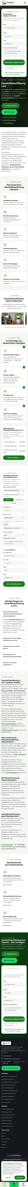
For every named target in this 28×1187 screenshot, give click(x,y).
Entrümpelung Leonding (7, 1109)
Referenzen (4, 1141)
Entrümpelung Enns (6, 1117)
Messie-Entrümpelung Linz (8, 1085)
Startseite (3, 80)
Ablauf (3, 1136)
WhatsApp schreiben (12, 1068)
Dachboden (22, 754)
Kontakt (3, 1147)
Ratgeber (3, 1144)
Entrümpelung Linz (7, 844)
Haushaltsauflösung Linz (7, 1079)
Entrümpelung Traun (6, 1112)
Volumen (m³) (19, 499)
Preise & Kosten (5, 1139)
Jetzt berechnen (15, 584)
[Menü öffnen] (25, 3)
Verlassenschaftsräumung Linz (9, 1082)
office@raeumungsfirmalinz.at (11, 1058)
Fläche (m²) (8, 499)
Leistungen (10, 80)
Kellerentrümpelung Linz (7, 1088)
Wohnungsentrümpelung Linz (9, 1076)
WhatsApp (10, 112)
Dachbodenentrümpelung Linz (9, 1090)
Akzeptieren (20, 1177)
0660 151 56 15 (12, 106)
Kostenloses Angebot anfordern (14, 62)
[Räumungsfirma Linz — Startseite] (7, 3)
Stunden (14, 503)
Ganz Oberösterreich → (7, 1126)
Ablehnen (8, 1177)
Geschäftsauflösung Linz (7, 1096)
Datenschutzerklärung (8, 1173)
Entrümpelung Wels (6, 1120)
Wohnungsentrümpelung (8, 723)
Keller (16, 754)
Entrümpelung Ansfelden (8, 1115)
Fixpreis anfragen (13, 457)
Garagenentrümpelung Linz (8, 1093)
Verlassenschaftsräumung (9, 730)
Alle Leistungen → (6, 1102)
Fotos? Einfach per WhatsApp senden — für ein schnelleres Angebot (14, 73)
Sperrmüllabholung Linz (7, 1099)
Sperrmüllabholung (12, 772)
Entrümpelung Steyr (6, 1123)
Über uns (3, 1133)
